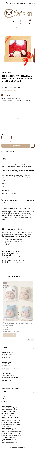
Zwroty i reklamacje (7, 352)
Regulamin (4, 385)
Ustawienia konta (6, 364)
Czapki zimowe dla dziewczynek (11, 435)
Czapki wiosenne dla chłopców (10, 424)
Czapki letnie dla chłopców (9, 408)
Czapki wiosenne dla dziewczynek (11, 431)
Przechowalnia (5, 365)
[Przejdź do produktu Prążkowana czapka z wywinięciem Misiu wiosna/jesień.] (18, 301)
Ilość (2, 134)
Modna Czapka (6, 72)
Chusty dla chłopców (7, 413)
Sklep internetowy (15, 447)
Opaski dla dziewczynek (8, 439)
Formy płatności (6, 373)
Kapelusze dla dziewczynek (9, 437)
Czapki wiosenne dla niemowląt (10, 419)
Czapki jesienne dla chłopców (10, 422)
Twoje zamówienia (6, 362)
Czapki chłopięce (6, 426)
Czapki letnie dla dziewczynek (10, 430)
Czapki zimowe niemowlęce (9, 442)
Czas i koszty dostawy (8, 375)
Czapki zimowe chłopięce (9, 409)
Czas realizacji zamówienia (9, 377)
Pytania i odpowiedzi (7, 354)
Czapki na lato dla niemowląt (10, 417)
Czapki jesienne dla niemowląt (10, 420)
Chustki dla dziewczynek (9, 441)
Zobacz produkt (10, 335)
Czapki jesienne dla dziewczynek (11, 433)
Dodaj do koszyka (16, 146)
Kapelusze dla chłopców (8, 411)
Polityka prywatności (7, 387)
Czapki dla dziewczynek (8, 428)
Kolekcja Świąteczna (16, 27)
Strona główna (5, 27)
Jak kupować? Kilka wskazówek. (11, 388)
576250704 (12, 3)
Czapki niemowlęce (7, 415)
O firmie (3, 398)
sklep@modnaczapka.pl (27, 3)
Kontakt (3, 396)
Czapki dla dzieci (6, 406)
